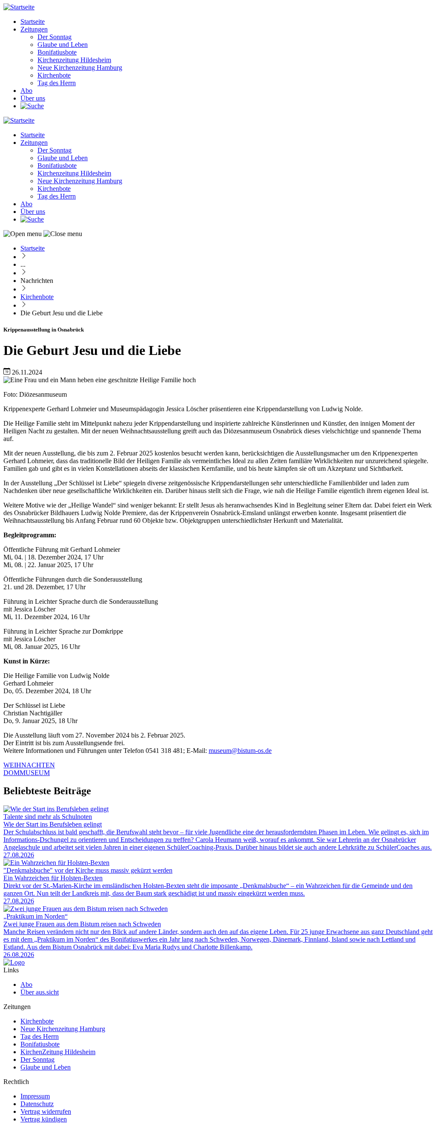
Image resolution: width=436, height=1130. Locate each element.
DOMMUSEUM (26, 772)
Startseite (32, 21)
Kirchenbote (54, 75)
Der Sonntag (54, 36)
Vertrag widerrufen (45, 1111)
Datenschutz (37, 1103)
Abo (26, 90)
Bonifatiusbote (57, 52)
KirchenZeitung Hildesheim (57, 1051)
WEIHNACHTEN (29, 765)
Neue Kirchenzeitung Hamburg (79, 67)
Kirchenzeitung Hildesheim (74, 59)
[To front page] (14, 962)
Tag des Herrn (56, 82)
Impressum (35, 1096)
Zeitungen (34, 29)
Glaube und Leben (62, 44)
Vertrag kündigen (43, 1119)
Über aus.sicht (39, 992)
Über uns (32, 98)
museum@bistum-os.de (240, 750)
